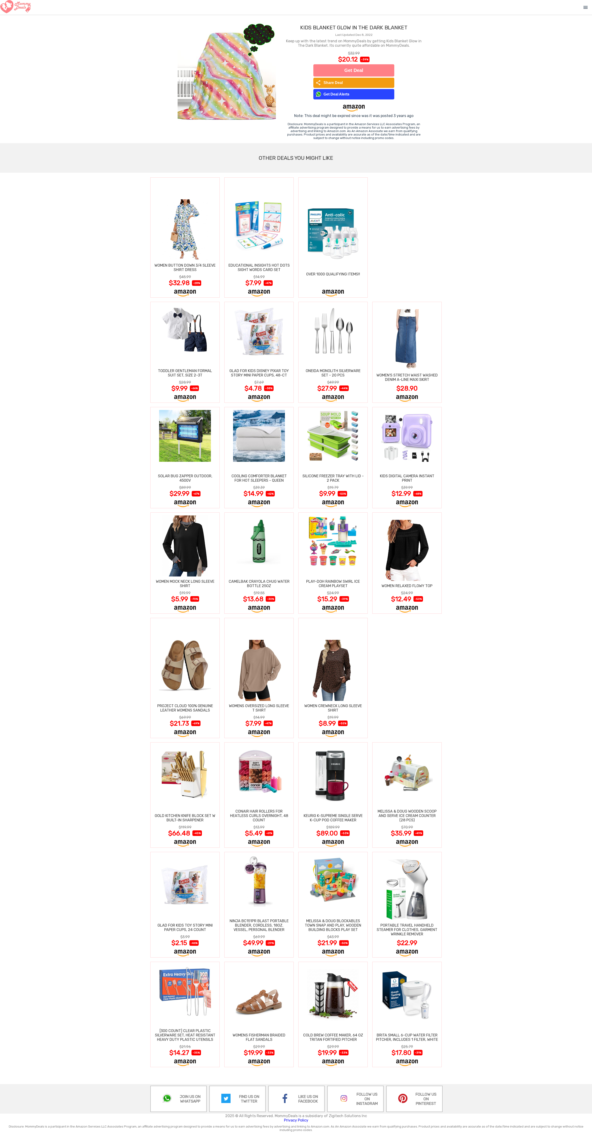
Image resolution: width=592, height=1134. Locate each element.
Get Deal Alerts (336, 94)
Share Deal (329, 83)
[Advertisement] (407, 237)
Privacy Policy (296, 1120)
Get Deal (353, 70)
